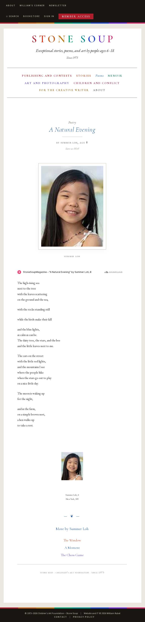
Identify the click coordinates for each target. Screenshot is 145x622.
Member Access (76, 16)
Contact (60, 617)
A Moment (72, 548)
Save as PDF (72, 148)
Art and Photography (47, 83)
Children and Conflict (97, 83)
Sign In (49, 16)
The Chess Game (72, 555)
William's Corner (32, 5)
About (10, 5)
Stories (83, 75)
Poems (100, 76)
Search (14, 16)
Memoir (115, 75)
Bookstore (31, 16)
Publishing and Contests (47, 75)
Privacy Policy (83, 617)
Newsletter (57, 5)
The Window (72, 540)
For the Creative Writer (64, 90)
